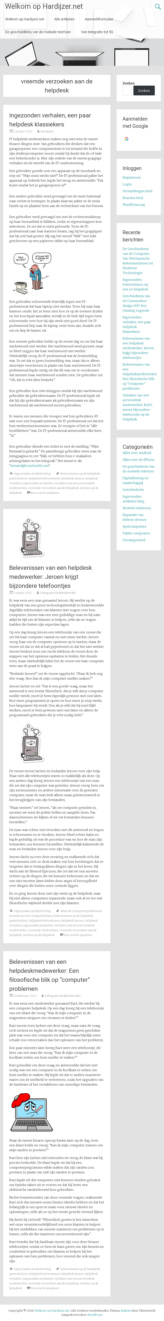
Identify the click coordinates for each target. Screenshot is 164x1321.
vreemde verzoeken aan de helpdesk (53, 488)
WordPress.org (134, 205)
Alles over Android (137, 453)
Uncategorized (134, 540)
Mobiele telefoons (137, 508)
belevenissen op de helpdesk (80, 473)
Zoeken (129, 83)
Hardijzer (47, 131)
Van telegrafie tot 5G (97, 32)
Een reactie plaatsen (45, 493)
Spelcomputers (134, 526)
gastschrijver (18, 478)
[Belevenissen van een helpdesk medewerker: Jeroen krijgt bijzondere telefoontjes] (31, 559)
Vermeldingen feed (137, 191)
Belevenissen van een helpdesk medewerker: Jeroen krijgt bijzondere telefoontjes (50, 576)
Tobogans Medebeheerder (58, 593)
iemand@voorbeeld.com (30, 466)
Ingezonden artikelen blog (32, 473)
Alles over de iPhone (139, 460)
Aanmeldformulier (99, 19)
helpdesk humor (72, 478)
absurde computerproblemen (81, 911)
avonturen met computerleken (31, 916)
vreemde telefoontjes (43, 930)
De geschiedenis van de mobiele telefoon (38, 32)
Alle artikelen (64, 19)
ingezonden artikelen (38, 483)
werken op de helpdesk (39, 935)
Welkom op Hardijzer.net (44, 6)
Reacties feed (133, 198)
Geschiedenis (133, 490)
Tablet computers (136, 533)
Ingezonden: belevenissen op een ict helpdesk (135, 284)
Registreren (132, 177)
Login (127, 184)
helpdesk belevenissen (44, 478)
